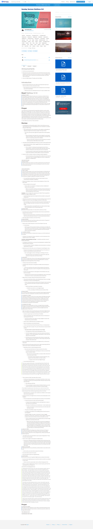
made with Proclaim (47, 29)
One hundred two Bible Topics (61, 69)
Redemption (24, 44)
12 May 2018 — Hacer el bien (61, 96)
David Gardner (58, 83)
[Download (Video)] (49, 60)
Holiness (47, 38)
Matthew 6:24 (35, 37)
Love (27, 40)
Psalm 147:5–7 (37, 38)
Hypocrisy (23, 40)
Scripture (34, 46)
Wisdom (31, 44)
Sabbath (39, 44)
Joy (30, 40)
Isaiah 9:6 (23, 35)
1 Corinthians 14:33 (42, 35)
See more (69, 16)
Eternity (37, 40)
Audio (25, 57)
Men (30, 43)
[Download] (70, 28)
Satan (45, 46)
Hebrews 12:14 (24, 37)
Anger (33, 40)
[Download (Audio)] (49, 57)
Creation (27, 43)
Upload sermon (73, 1)
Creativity (47, 44)
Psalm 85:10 (40, 37)
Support (70, 524)
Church (38, 46)
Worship (40, 41)
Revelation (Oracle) (42, 40)
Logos (27, 524)
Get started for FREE (80, 1)
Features (63, 1)
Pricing (67, 1)
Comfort (29, 41)
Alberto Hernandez (59, 70)
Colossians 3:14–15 (30, 38)
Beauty (41, 46)
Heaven (36, 41)
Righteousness (44, 43)
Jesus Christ (26, 46)
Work (40, 43)
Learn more (57, 4)
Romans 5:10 (29, 37)
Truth (28, 44)
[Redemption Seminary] (63, 107)
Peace (33, 41)
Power (35, 44)
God (30, 46)
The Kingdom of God (46, 41)
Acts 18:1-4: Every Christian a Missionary (63, 82)
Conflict (23, 43)
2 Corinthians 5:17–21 (35, 35)
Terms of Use (64, 524)
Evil (22, 46)
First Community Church (29, 30)
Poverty (43, 44)
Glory (36, 43)
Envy (33, 43)
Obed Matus (58, 97)
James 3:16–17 (46, 37)
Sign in (89, 1)
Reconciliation (24, 41)
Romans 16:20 (28, 35)
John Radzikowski (28, 29)
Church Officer (43, 38)
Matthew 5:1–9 (24, 38)
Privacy (58, 524)
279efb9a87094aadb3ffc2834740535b (31, 59)
